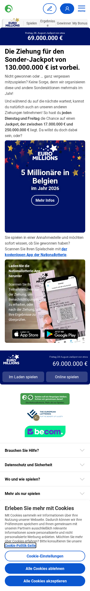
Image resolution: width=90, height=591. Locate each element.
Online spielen (67, 376)
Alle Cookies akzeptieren (45, 580)
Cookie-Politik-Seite (20, 545)
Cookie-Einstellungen (45, 555)
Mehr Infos (45, 200)
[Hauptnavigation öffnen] (81, 8)
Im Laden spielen (23, 376)
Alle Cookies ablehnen (45, 568)
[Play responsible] (45, 399)
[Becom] (45, 431)
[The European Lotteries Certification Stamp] (45, 415)
